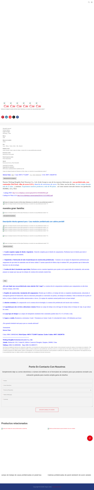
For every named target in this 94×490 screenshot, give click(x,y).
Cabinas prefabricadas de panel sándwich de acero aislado (69, 475)
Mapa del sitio (56, 487)
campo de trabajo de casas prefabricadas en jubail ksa (21, 475)
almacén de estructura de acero (45, 184)
